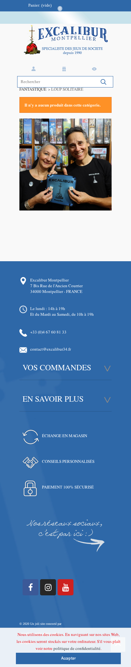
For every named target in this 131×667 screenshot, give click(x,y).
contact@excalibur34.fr (50, 349)
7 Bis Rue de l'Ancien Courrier (56, 285)
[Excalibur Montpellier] (65, 45)
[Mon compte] (34, 69)
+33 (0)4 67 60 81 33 (48, 332)
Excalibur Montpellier (49, 280)
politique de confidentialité (76, 648)
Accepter (68, 658)
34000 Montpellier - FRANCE (56, 291)
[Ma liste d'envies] (65, 69)
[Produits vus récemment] (95, 69)
